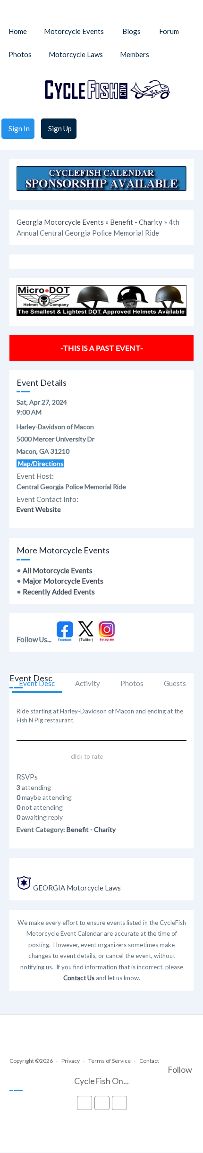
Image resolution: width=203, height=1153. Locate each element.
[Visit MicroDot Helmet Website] (101, 313)
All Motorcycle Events (58, 570)
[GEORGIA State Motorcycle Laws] (24, 887)
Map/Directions (40, 463)
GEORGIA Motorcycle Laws (77, 887)
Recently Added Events (59, 591)
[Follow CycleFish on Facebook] (65, 639)
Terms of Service (109, 1060)
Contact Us (78, 978)
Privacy (70, 1060)
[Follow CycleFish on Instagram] (107, 639)
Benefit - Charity (136, 222)
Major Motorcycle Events (63, 580)
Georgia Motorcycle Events (60, 222)
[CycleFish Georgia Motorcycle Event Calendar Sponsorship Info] (101, 188)
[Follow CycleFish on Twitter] (86, 639)
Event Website (39, 509)
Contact (149, 1060)
